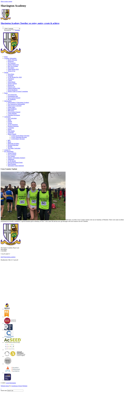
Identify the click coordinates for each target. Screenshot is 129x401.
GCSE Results (12, 161)
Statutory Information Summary (16, 157)
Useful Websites (12, 113)
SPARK (10, 146)
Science (10, 123)
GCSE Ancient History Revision (20, 135)
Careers (10, 80)
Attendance (11, 79)
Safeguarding (8, 101)
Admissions (11, 159)
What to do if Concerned (14, 105)
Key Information (8, 151)
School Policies (12, 153)
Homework (11, 85)
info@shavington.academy (8, 257)
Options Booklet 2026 (14, 88)
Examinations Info (13, 96)
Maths (9, 120)
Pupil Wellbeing (12, 109)
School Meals (11, 82)
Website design (5, 386)
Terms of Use (11, 71)
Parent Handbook (12, 90)
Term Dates (11, 74)
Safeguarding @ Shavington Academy (18, 102)
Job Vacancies (12, 63)
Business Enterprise (13, 126)
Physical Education (13, 145)
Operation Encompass (14, 115)
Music (9, 142)
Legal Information (11, 383)
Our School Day (12, 94)
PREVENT (11, 110)
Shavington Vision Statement (16, 165)
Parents (6, 72)
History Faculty (12, 134)
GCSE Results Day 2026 (15, 77)
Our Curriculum (12, 118)
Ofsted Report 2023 (13, 69)
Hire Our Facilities (13, 66)
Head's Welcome (12, 60)
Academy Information (10, 58)
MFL (9, 140)
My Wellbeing (12, 99)
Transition (10, 75)
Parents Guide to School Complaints (18, 91)
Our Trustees (11, 156)
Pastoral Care (11, 86)
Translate (17, 30)
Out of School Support (14, 97)
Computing (11, 127)
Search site (4, 390)
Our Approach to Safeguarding (16, 104)
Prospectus (11, 61)
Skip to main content (6, 1)
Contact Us (7, 150)
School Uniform (12, 83)
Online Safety (11, 107)
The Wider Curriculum (14, 148)
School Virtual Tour (13, 64)
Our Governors (12, 154)
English (10, 121)
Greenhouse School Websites (19, 386)
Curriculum (7, 116)
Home (6, 56)
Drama (9, 129)
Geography (11, 132)
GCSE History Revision (18, 139)
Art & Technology (13, 124)
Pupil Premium (12, 164)
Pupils (6, 93)
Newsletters (11, 67)
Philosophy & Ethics (13, 143)
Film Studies (11, 131)
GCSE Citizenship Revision (19, 137)
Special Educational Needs (15, 162)
